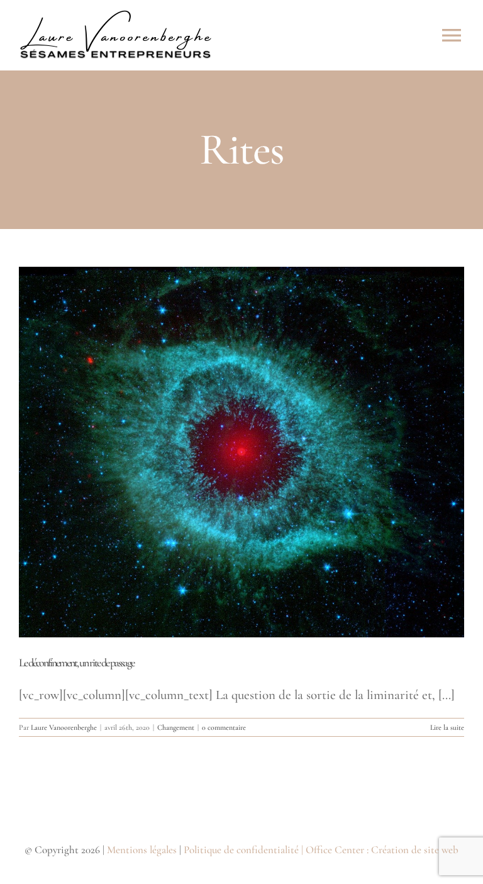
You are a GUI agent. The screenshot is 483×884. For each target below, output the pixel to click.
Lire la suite (447, 727)
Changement (175, 727)
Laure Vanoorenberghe (64, 727)
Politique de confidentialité (241, 849)
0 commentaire (224, 727)
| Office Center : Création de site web (379, 849)
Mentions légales (142, 849)
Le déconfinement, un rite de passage (76, 662)
